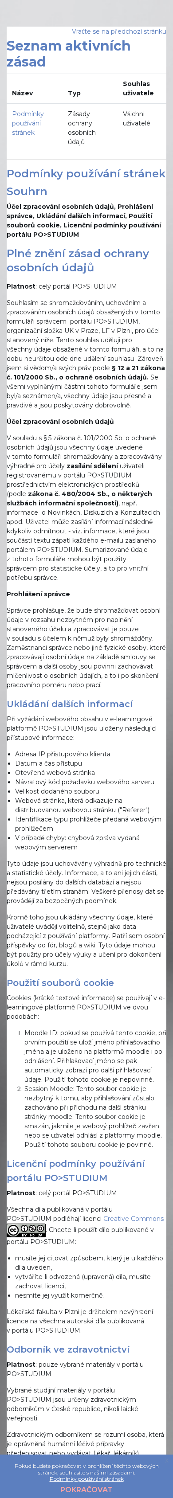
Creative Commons (133, 1219)
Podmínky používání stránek (28, 123)
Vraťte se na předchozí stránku (119, 31)
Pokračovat (86, 1490)
